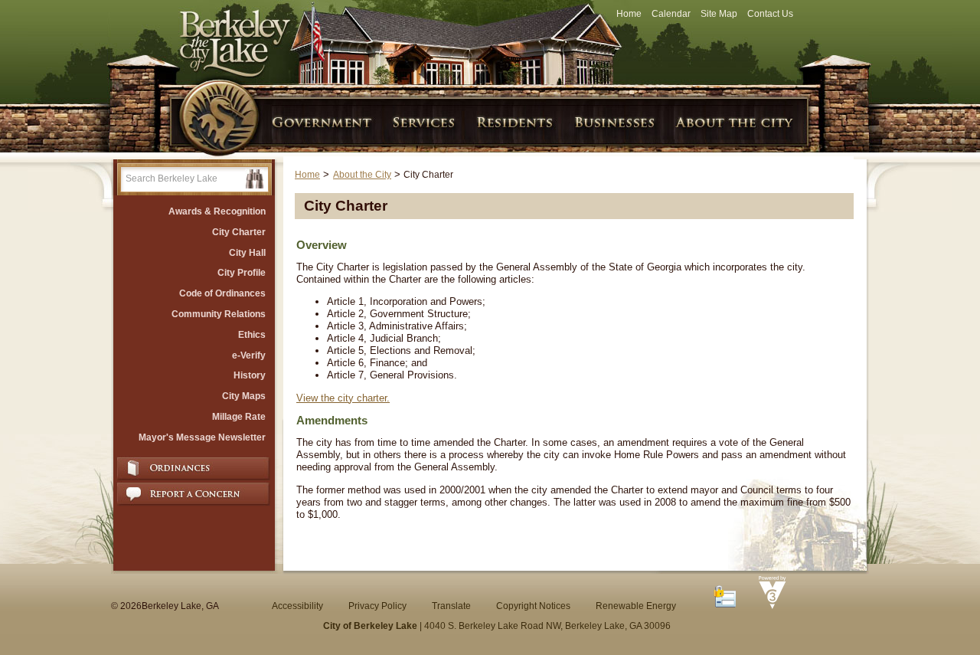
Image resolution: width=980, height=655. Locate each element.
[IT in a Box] (769, 606)
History (250, 375)
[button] (254, 179)
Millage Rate (239, 416)
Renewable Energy (636, 606)
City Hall (247, 252)
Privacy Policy (377, 606)
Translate (451, 606)
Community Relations (219, 314)
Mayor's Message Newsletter (202, 437)
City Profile (241, 272)
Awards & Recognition (217, 211)
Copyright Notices (533, 606)
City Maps (244, 396)
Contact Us (770, 13)
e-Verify (249, 355)
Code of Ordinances (222, 293)
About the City (362, 174)
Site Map (719, 13)
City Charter (239, 232)
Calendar (671, 13)
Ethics (252, 334)
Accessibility (297, 606)
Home (629, 13)
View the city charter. (343, 398)
